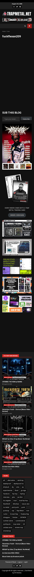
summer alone (8, 521)
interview (6, 497)
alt (4, 480)
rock (27, 511)
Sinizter (15, 517)
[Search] (25, 26)
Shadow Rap (25, 514)
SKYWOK (23, 517)
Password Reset (10, 562)
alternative (11, 480)
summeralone (20, 521)
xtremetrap (7, 531)
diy (13, 487)
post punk (15, 507)
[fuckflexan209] (13, 49)
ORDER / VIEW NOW (17, 215)
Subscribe (26, 119)
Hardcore (6, 494)
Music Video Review (9, 405)
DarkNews (28, 571)
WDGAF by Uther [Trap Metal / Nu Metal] (17, 426)
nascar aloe (25, 504)
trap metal (16, 524)
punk (23, 507)
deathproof (7, 484)
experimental (7, 490)
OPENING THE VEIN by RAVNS (17, 369)
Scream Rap (14, 514)
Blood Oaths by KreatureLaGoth (13, 556)
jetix (13, 497)
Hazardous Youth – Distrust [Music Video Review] (17, 396)
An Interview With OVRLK (17, 453)
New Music (16, 434)
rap (13, 511)
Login (26, 562)
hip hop (14, 494)
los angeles (7, 500)
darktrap (20, 480)
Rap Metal (20, 511)
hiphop (22, 494)
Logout (19, 562)
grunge (23, 490)
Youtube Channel (29, 26)
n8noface (16, 504)
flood (16, 490)
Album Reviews (8, 377)
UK (24, 524)
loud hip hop (23, 500)
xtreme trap (19, 527)
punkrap (6, 511)
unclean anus (7, 527)
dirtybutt (6, 487)
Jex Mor (20, 497)
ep (23, 487)
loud (15, 500)
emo (17, 487)
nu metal (6, 507)
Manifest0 (6, 504)
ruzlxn (5, 514)
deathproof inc (19, 484)
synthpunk (7, 524)
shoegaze (6, 517)
